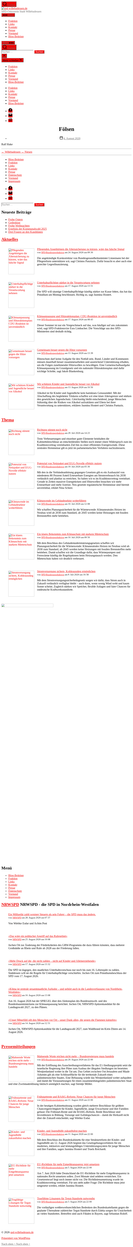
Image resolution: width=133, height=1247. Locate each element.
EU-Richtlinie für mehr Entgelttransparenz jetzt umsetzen (68, 1164)
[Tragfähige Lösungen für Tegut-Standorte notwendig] (21, 1222)
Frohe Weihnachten (19, 225)
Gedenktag (14, 222)
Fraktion (12, 20)
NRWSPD (10, 904)
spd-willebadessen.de (22, 1232)
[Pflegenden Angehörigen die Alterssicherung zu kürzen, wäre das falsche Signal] (21, 273)
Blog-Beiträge (16, 36)
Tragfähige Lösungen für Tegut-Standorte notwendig (66, 1198)
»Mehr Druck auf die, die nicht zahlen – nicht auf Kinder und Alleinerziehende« (52, 960)
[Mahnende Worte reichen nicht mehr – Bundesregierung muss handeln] (21, 1080)
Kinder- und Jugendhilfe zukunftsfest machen (62, 1130)
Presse (11, 30)
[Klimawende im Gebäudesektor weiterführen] (21, 524)
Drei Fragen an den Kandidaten (25, 231)
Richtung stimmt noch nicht (52, 429)
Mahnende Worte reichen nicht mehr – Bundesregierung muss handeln (75, 1056)
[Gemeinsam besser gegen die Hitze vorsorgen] (21, 374)
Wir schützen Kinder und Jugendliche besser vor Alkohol (68, 384)
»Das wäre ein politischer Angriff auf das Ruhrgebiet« (37, 936)
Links (11, 24)
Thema (7, 420)
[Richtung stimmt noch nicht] (21, 454)
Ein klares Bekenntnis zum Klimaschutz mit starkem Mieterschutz (73, 534)
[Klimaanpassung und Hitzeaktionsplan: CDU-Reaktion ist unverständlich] (21, 340)
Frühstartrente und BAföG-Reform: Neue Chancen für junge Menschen (76, 1096)
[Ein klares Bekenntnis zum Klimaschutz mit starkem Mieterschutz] (21, 558)
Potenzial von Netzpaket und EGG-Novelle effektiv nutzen (69, 463)
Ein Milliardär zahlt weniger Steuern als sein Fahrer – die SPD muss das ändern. (52, 914)
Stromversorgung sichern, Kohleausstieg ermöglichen (66, 571)
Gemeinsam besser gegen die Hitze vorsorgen (62, 349)
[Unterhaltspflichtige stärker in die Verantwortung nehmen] (21, 306)
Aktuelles (9, 239)
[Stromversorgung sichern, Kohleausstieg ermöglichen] (21, 595)
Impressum (14, 181)
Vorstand (13, 33)
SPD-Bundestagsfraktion (52, 252)
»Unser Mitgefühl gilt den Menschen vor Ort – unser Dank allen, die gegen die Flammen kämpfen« (62, 1019)
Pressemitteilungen (18, 1046)
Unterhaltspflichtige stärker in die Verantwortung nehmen (68, 282)
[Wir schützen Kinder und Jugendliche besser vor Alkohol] (21, 408)
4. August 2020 (72, 138)
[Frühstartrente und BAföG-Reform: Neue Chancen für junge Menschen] (21, 1120)
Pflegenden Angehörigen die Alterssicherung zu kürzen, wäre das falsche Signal (80, 249)
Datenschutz (15, 175)
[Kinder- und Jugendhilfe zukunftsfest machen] (21, 1155)
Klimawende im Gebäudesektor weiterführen (61, 500)
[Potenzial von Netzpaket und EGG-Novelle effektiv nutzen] (21, 487)
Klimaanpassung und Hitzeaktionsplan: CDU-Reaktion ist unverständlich (77, 316)
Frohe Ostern (15, 219)
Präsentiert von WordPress (15, 1238)
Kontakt (12, 27)
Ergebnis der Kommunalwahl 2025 (27, 228)
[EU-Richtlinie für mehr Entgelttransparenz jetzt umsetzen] (21, 1188)
